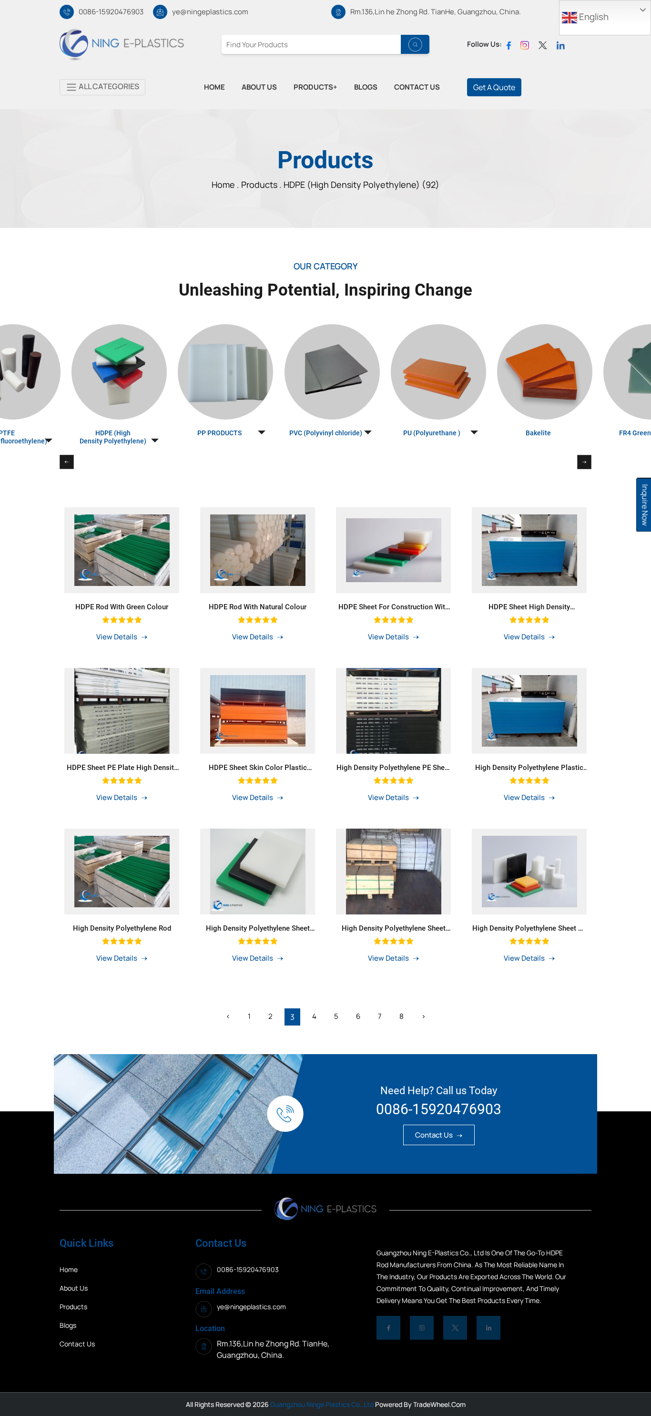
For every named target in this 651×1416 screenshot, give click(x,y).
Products (260, 184)
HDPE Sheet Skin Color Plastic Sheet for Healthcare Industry (258, 767)
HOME (214, 87)
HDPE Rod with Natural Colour (257, 607)
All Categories (108, 86)
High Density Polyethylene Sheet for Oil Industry (258, 928)
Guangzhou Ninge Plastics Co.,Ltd (321, 1404)
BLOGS (365, 87)
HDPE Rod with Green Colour (121, 607)
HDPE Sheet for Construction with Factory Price (393, 607)
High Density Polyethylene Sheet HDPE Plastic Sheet (394, 928)
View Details (117, 637)
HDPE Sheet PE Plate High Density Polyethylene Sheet (122, 767)
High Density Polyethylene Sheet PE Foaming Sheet (529, 928)
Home (69, 1269)
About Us (74, 1288)
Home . (226, 184)
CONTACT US (417, 87)
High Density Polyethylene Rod (122, 928)
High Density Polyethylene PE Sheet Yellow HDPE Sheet (393, 767)
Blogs (68, 1325)
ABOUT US (259, 87)
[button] (112, 389)
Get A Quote (494, 87)
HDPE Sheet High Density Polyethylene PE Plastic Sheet (529, 607)
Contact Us (434, 1135)
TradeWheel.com (439, 1404)
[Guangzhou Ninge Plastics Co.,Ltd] (122, 44)
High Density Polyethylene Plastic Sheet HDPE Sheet (529, 767)
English (593, 16)
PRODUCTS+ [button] (315, 87)
